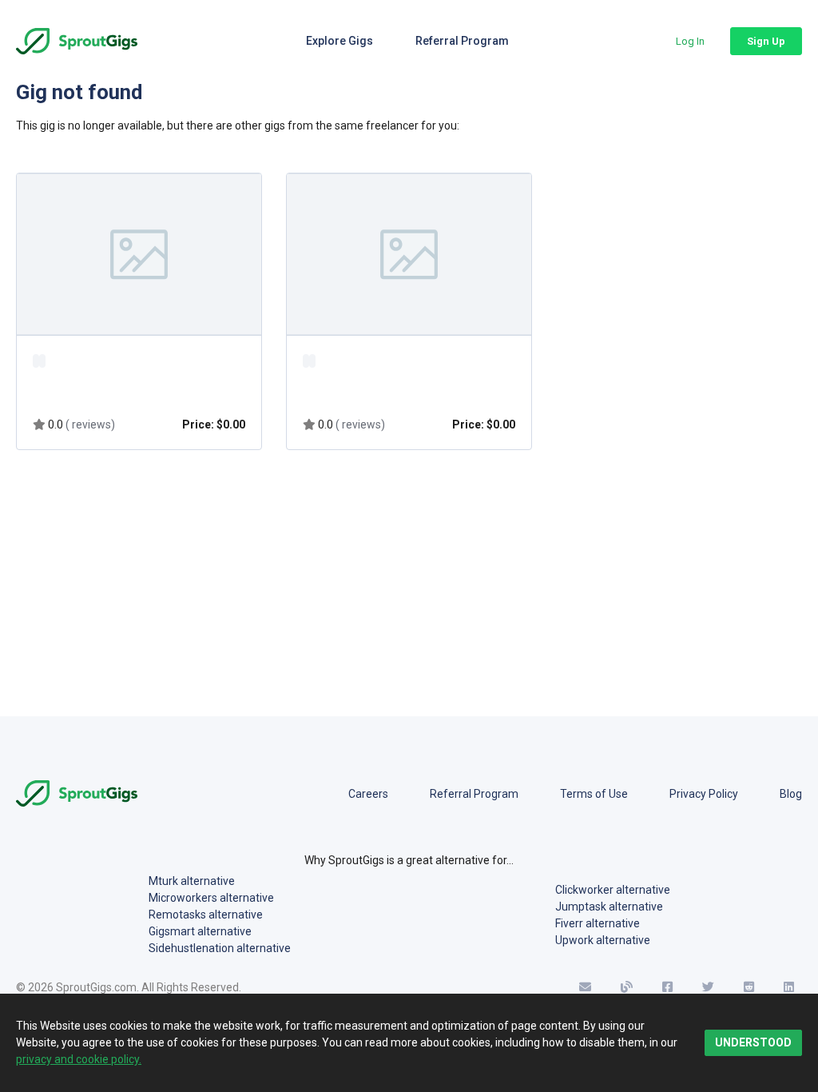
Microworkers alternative (211, 897)
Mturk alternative (192, 881)
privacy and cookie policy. (78, 1059)
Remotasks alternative (206, 914)
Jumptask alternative (609, 906)
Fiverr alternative (597, 923)
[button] (690, 41)
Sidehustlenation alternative (220, 948)
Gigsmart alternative (200, 931)
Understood (753, 1042)
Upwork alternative (602, 940)
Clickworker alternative (612, 889)
